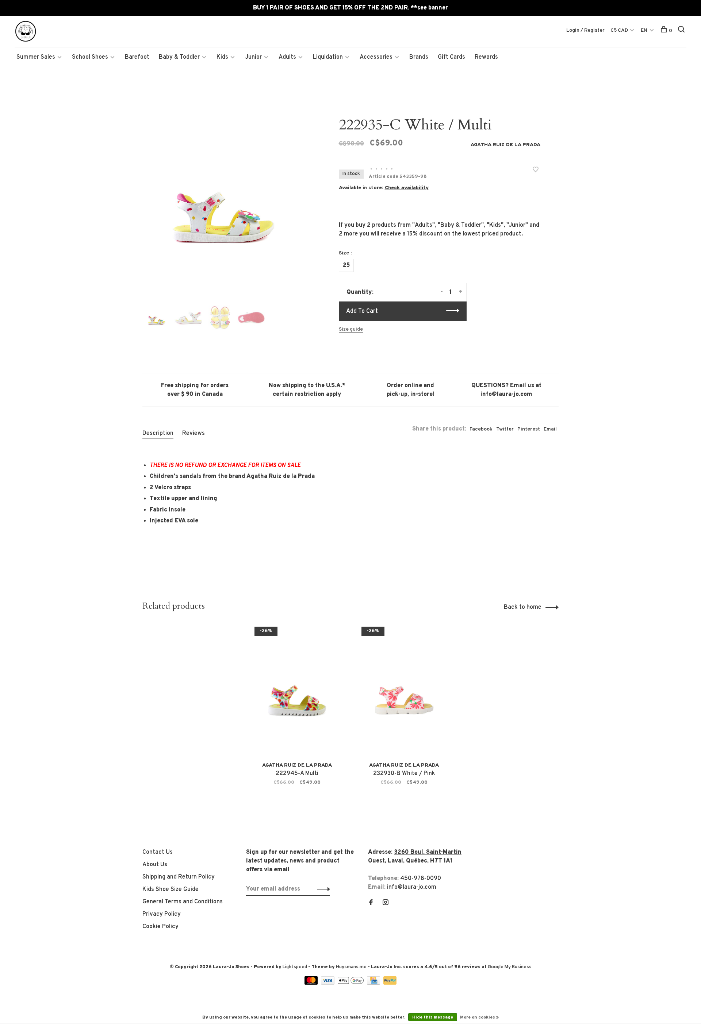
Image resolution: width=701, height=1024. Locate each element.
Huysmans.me (352, 967)
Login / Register (585, 30)
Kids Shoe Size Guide (170, 889)
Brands (418, 57)
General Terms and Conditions (182, 902)
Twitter (505, 429)
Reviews (193, 433)
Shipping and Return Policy (178, 877)
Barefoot (137, 57)
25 (346, 265)
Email (550, 429)
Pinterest (528, 429)
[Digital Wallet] (351, 983)
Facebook (481, 429)
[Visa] (328, 983)
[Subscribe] (321, 889)
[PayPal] (390, 983)
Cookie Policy (160, 926)
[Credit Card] (374, 983)
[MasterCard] (311, 983)
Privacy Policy (161, 914)
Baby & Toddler (179, 57)
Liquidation (328, 57)
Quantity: (360, 292)
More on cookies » (479, 1017)
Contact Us (157, 852)
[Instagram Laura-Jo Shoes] (385, 903)
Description (157, 433)
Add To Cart (362, 311)
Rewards (486, 57)
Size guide (351, 329)
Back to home (522, 607)
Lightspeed (295, 967)
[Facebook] (371, 903)
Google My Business (510, 967)
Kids (222, 57)
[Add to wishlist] (536, 170)
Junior (253, 57)
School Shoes (90, 57)
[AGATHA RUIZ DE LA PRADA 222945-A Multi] (297, 690)
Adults (287, 57)
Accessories (376, 57)
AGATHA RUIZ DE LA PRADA (505, 145)
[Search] (682, 31)
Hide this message (432, 1017)
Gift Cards (451, 57)
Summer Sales (35, 57)
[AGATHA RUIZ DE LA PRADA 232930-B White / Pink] (404, 690)
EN (644, 30)
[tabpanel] (226, 200)
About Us (154, 864)
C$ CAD (619, 30)
